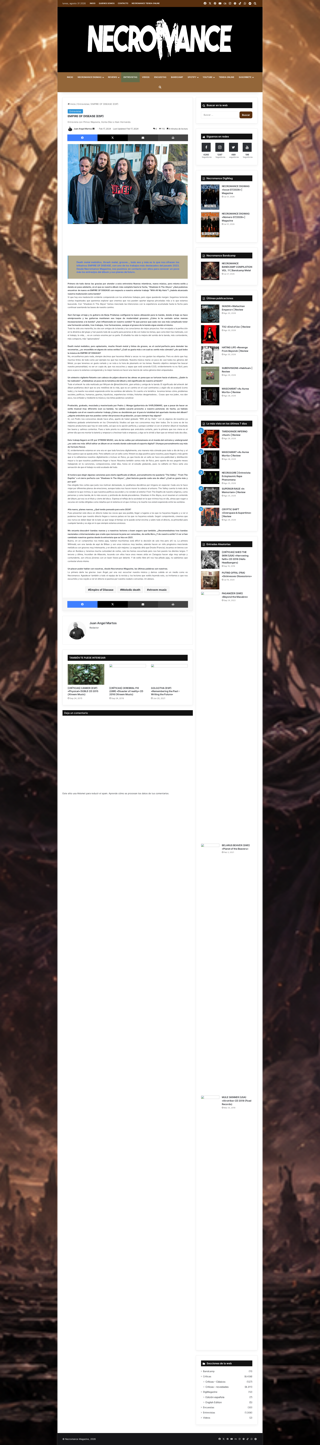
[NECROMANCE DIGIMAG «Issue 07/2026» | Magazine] (210, 197)
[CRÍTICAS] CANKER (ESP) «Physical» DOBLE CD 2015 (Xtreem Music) (83, 691)
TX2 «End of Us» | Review (236, 326)
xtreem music (158, 589)
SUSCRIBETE (245, 77)
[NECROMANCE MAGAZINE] (160, 40)
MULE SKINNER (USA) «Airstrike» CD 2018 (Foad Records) (236, 1101)
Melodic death (131, 589)
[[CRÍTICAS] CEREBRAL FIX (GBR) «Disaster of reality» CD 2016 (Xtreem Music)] (127, 674)
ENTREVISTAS (130, 77)
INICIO (70, 77)
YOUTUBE (207, 77)
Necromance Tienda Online (146, 3)
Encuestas (208, 1407)
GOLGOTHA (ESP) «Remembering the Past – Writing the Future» (165, 691)
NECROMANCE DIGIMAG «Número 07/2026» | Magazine (236, 217)
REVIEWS (112, 77)
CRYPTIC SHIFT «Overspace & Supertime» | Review (236, 513)
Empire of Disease (102, 589)
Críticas (207, 1376)
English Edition (214, 1402)
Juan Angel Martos (83, 128)
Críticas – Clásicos (215, 1381)
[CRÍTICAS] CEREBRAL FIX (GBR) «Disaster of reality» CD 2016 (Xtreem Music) (126, 691)
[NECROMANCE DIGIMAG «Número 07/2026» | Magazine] (210, 224)
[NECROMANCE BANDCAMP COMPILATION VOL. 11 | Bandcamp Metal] (210, 271)
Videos (206, 1417)
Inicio (93, 3)
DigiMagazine (210, 1392)
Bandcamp (208, 1371)
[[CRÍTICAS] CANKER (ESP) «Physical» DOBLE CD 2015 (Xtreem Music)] (86, 674)
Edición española (215, 1397)
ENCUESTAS (160, 77)
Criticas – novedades (217, 1386)
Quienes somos (106, 3)
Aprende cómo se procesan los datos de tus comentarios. (139, 793)
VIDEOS (146, 77)
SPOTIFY (192, 77)
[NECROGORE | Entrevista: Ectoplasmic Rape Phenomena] (210, 477)
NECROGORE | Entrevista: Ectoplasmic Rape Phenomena (236, 476)
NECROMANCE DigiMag (90, 77)
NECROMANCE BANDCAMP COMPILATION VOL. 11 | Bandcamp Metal (237, 267)
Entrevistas (83, 104)
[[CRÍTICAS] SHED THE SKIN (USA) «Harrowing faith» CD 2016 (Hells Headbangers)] (210, 559)
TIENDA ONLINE (226, 77)
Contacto (123, 3)
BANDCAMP (177, 77)
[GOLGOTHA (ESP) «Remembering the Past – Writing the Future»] (169, 674)
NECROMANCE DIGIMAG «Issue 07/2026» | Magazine (236, 190)
